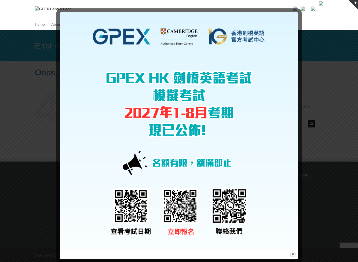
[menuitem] (40, 24)
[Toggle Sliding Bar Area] (353, 4)
